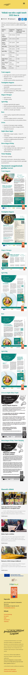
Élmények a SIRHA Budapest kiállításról (11, 561)
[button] (23, 3)
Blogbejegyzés (12, 18)
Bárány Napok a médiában (7, 534)
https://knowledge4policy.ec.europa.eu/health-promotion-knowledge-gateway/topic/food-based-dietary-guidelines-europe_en (13, 661)
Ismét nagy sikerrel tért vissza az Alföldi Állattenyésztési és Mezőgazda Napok (11, 507)
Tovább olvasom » (4, 516)
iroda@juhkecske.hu (9, 608)
